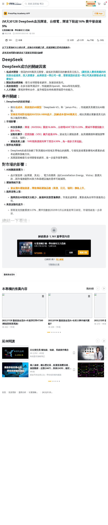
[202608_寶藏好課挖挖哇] (91, 3)
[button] (3, 3)
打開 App (98, 13)
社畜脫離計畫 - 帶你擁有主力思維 (16, 30)
